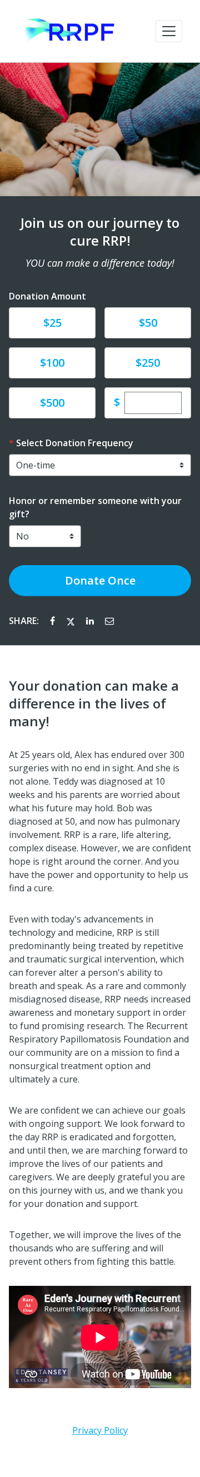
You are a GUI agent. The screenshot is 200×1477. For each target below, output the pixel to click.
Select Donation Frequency (74, 443)
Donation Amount (47, 296)
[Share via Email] (109, 621)
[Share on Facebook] (53, 621)
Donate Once (100, 580)
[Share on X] (71, 621)
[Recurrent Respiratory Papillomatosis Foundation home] (71, 31)
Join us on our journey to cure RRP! (100, 232)
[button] (169, 31)
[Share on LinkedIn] (91, 621)
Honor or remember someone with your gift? (95, 507)
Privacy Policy (100, 1430)
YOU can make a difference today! (100, 263)
